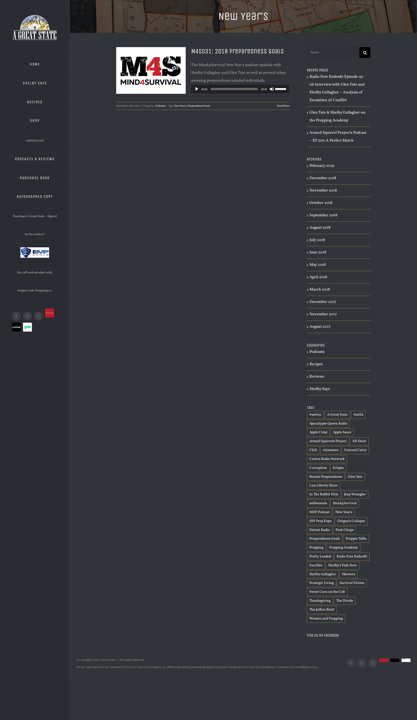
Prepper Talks (356, 538)
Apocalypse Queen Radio (328, 423)
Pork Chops (345, 530)
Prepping (316, 547)
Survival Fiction (351, 583)
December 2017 (322, 302)
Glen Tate (355, 476)
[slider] (281, 88)
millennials (318, 503)
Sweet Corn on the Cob (327, 592)
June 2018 (317, 252)
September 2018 (323, 215)
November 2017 (323, 314)
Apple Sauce (342, 432)
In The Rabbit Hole (323, 494)
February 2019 (321, 165)
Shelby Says (319, 389)
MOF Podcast (319, 512)
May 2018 (317, 265)
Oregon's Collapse (351, 521)
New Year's (180, 106)
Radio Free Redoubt (352, 556)
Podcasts (160, 106)
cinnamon (331, 450)
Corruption (318, 468)
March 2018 (319, 289)
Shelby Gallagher (322, 574)
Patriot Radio (319, 530)
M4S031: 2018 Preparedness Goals (237, 51)
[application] (240, 89)
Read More (283, 106)
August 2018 (320, 227)
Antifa (358, 414)
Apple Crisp (318, 432)
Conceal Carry (355, 450)
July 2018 (317, 240)
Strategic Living (321, 583)
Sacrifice (316, 565)
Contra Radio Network (327, 459)
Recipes (316, 364)
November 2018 (323, 190)
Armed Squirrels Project (328, 441)
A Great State (337, 414)
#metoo (315, 414)
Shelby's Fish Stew (342, 565)
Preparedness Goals (199, 106)
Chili (313, 450)
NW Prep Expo (320, 521)
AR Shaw (359, 441)
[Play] (197, 89)
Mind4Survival (345, 503)
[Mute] (272, 89)
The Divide (344, 600)
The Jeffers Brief (321, 609)
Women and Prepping (326, 618)
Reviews (316, 376)
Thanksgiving (320, 600)
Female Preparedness (325, 476)
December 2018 (322, 178)
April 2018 (318, 277)
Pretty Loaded (320, 556)
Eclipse (338, 468)
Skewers (348, 574)
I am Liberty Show (323, 485)
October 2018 (320, 203)
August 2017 (320, 326)
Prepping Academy (343, 547)
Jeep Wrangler (355, 494)
